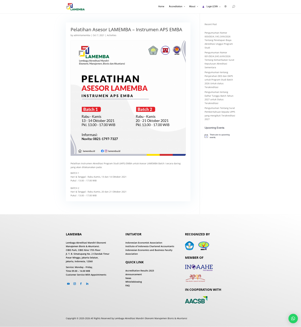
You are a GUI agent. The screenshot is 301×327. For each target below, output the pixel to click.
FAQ (127, 285)
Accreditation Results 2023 (139, 270)
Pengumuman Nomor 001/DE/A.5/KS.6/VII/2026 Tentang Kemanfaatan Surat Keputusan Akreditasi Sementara (219, 60)
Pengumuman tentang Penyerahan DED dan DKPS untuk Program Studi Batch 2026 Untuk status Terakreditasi (219, 80)
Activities (111, 35)
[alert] (220, 136)
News (128, 278)
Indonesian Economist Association (143, 242)
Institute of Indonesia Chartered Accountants (149, 246)
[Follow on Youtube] (68, 283)
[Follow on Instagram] (74, 283)
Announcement (133, 274)
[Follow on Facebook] (80, 283)
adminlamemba (82, 35)
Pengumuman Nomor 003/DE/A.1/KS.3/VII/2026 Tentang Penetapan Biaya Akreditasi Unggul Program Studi (219, 40)
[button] (293, 318)
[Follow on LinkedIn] (87, 283)
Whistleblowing (133, 281)
